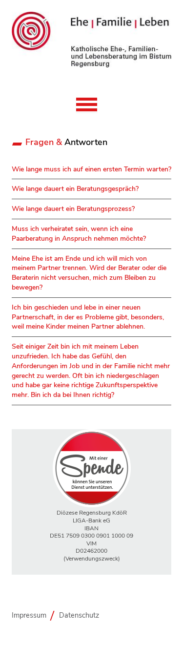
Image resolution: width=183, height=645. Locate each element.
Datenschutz (79, 615)
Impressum (29, 615)
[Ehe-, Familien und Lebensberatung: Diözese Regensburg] (91, 65)
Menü (86, 105)
